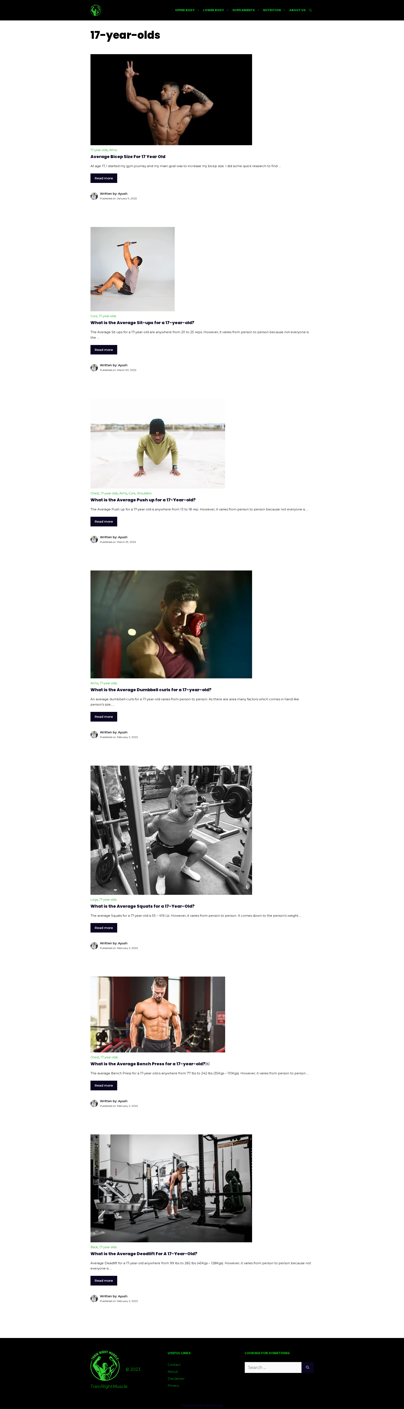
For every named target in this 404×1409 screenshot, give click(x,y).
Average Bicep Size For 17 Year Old (127, 157)
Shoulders (144, 493)
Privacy (173, 1386)
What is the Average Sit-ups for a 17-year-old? (142, 323)
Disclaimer (176, 1379)
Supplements (243, 10)
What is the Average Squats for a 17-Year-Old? (142, 906)
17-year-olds (99, 150)
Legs (94, 900)
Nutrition (272, 10)
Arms (113, 150)
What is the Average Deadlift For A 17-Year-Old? (143, 1254)
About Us (297, 10)
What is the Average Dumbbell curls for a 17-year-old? (150, 690)
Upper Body (185, 10)
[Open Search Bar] (310, 10)
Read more (104, 178)
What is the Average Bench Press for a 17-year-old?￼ (150, 1064)
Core (93, 316)
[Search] (308, 1367)
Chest (94, 493)
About (173, 1372)
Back (94, 1247)
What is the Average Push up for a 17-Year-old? (143, 500)
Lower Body (213, 10)
